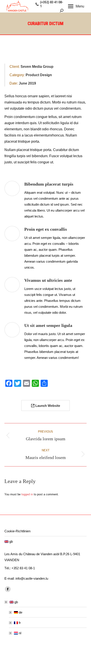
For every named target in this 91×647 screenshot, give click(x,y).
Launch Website (47, 405)
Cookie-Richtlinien (17, 531)
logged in (27, 494)
